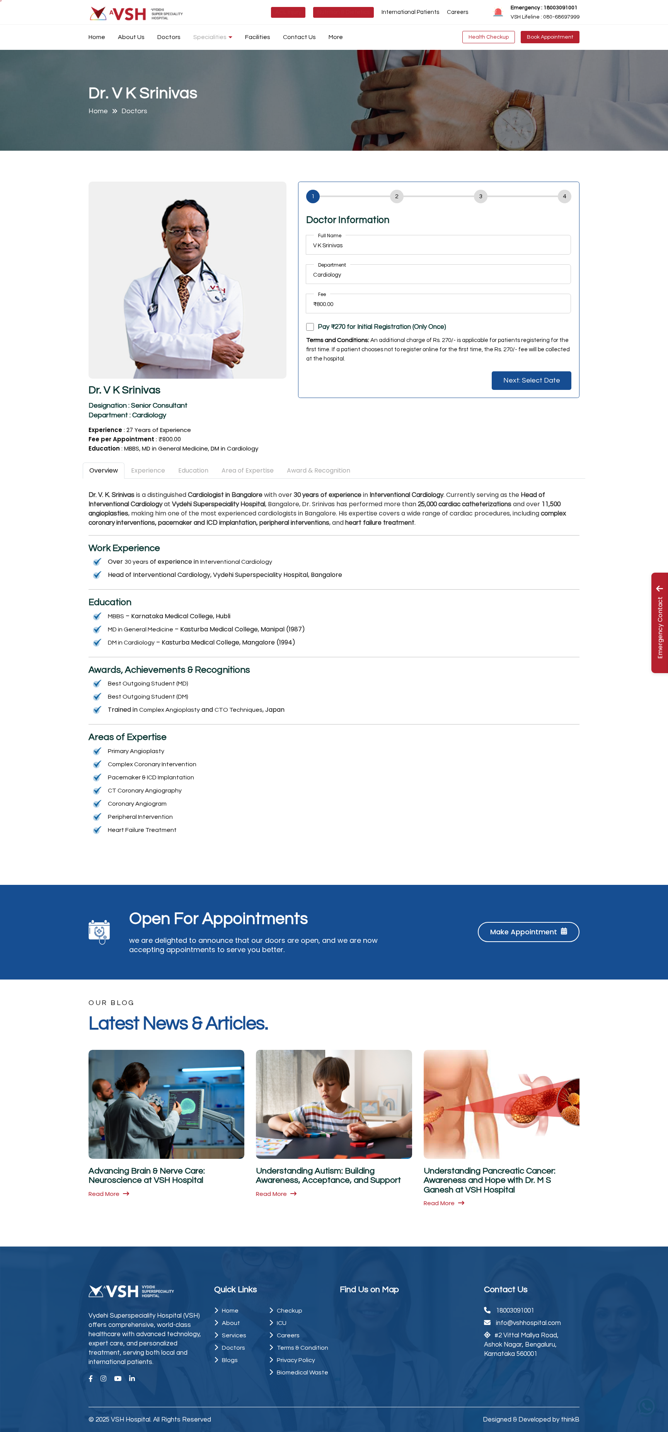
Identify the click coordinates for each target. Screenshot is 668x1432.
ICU (281, 1323)
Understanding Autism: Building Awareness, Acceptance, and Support (328, 1176)
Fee (322, 294)
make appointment (523, 932)
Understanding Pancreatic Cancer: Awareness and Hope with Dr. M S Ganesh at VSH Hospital (490, 1180)
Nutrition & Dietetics (343, 12)
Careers (457, 12)
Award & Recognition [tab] (318, 470)
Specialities (210, 37)
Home (97, 37)
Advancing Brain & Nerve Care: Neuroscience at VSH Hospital (147, 1176)
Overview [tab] (103, 470)
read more (105, 1194)
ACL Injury (288, 12)
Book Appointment (550, 37)
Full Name (329, 235)
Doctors (169, 37)
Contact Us (299, 37)
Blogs (230, 1360)
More (336, 37)
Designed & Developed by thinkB (531, 1419)
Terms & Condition (302, 1348)
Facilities (257, 37)
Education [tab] (193, 470)
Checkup (289, 1311)
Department (332, 265)
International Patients (410, 12)
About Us (131, 37)
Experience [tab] (148, 470)
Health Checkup (489, 37)
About (231, 1323)
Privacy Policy (296, 1360)
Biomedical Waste (302, 1372)
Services (234, 1335)
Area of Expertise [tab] (248, 470)
